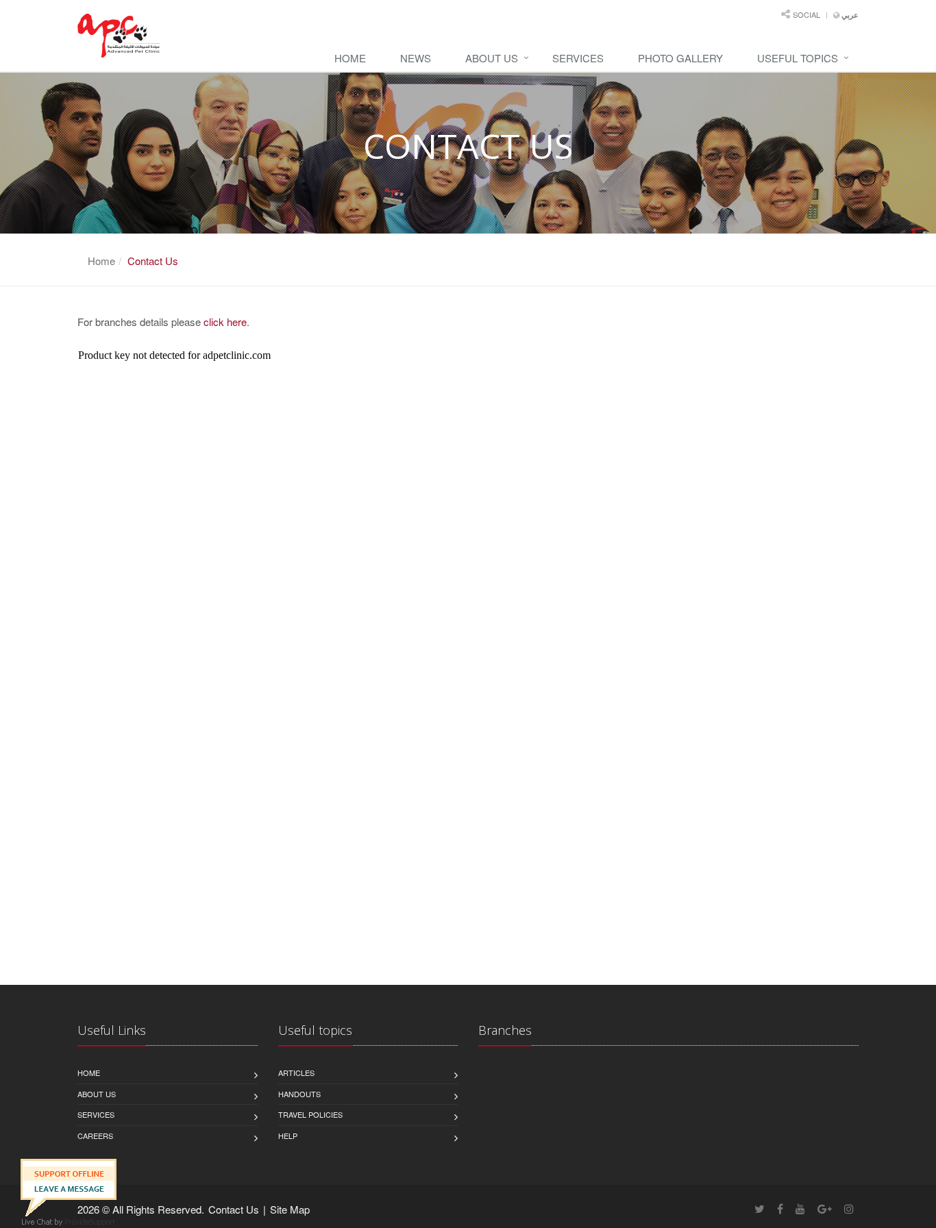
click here (225, 321)
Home (350, 58)
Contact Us (233, 1209)
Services (578, 58)
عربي (849, 15)
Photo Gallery (680, 58)
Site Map (290, 1209)
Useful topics (797, 58)
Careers (95, 1135)
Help (287, 1135)
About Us (491, 58)
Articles (296, 1072)
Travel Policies (310, 1114)
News (415, 58)
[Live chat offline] (68, 1186)
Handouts (299, 1093)
